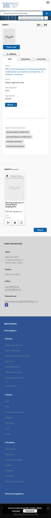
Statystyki (9, 476)
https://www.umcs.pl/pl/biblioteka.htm (20, 301)
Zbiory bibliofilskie (12, 367)
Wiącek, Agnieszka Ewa (14, 82)
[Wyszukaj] (47, 13)
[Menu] (47, 2)
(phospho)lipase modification (19, 137)
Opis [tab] (9, 59)
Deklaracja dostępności (14, 481)
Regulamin (9, 454)
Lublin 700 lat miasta (13, 372)
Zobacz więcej (10, 386)
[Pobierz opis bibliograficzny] (8, 223)
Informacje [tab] (25, 59)
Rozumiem (30, 511)
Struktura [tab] (41, 59)
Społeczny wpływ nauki (14, 377)
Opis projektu (10, 449)
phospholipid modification (18, 132)
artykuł (8, 98)
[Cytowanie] (45, 25)
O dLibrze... (9, 470)
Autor (7, 406)
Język (7, 428)
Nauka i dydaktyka (12, 350)
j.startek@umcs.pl (12, 286)
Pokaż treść (11, 47)
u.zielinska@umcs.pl (13, 289)
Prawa (7, 433)
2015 (7, 90)
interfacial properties (15, 146)
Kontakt (8, 465)
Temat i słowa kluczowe (14, 412)
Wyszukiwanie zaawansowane (31, 18)
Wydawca (9, 417)
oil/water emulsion (14, 141)
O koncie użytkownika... (14, 459)
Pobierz (12, 54)
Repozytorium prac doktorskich (17, 356)
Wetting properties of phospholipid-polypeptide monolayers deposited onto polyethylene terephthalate (14, 204)
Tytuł (7, 401)
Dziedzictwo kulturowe (14, 345)
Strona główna (10, 330)
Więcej (40, 230)
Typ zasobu (9, 423)
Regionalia (9, 361)
